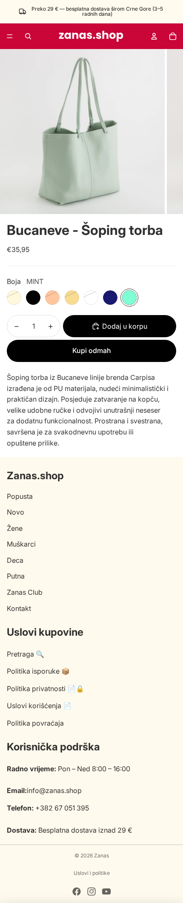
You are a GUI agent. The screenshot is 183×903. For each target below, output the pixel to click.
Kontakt (19, 608)
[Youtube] (106, 891)
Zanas (101, 855)
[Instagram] (91, 891)
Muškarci (21, 544)
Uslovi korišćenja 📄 (39, 705)
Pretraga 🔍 (25, 654)
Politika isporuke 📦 (38, 671)
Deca (15, 560)
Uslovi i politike (92, 873)
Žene (15, 528)
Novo (15, 512)
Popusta (20, 496)
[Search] (28, 36)
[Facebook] (76, 891)
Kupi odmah (91, 350)
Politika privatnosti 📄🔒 (45, 688)
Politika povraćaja (35, 723)
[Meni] (10, 36)
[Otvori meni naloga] (154, 36)
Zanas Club (25, 592)
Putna (16, 576)
